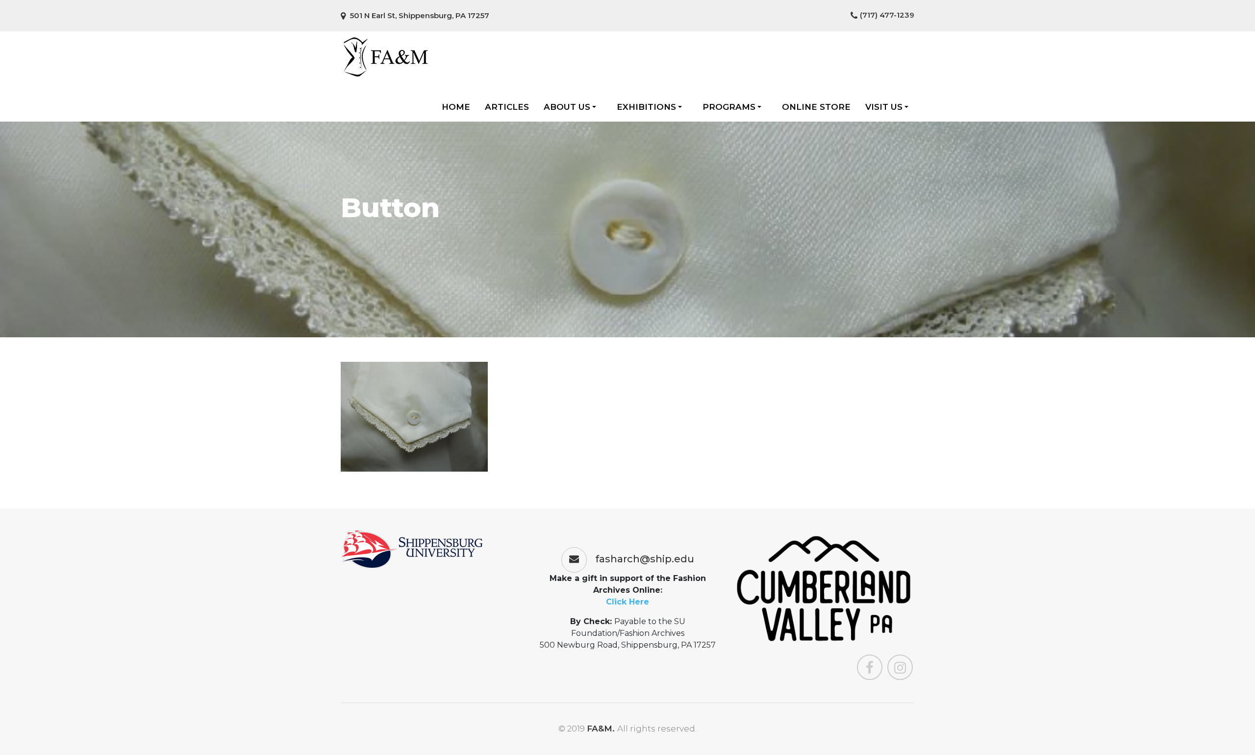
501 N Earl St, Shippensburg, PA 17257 (418, 15)
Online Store (816, 107)
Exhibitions (646, 107)
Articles (507, 107)
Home (456, 107)
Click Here (627, 601)
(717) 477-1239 (887, 15)
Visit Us (884, 107)
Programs (729, 107)
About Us (567, 107)
